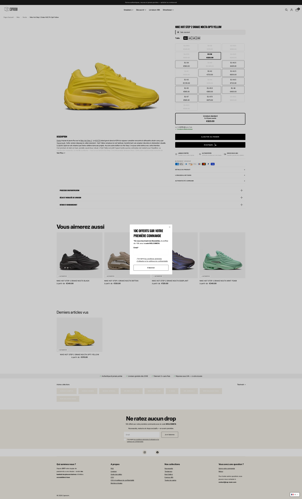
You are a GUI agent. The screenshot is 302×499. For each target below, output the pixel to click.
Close (169, 227)
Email (136, 248)
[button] (295, 495)
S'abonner (151, 268)
